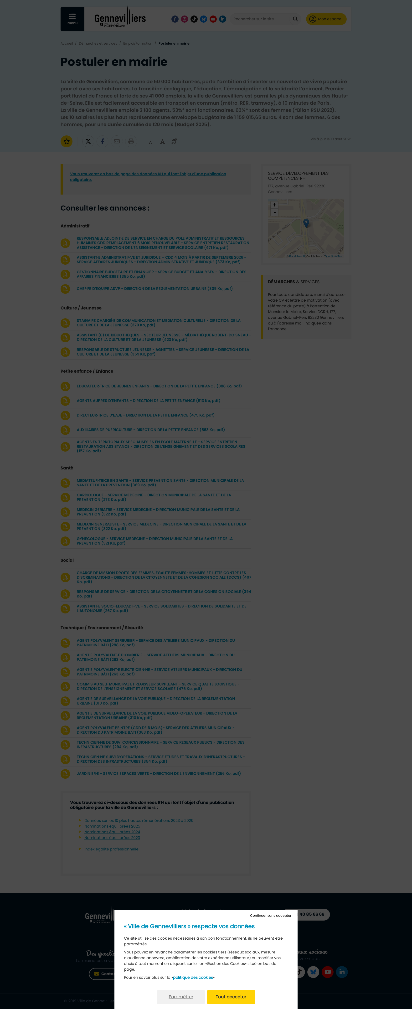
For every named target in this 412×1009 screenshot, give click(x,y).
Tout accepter (231, 997)
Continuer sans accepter (270, 915)
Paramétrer (181, 997)
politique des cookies (193, 977)
